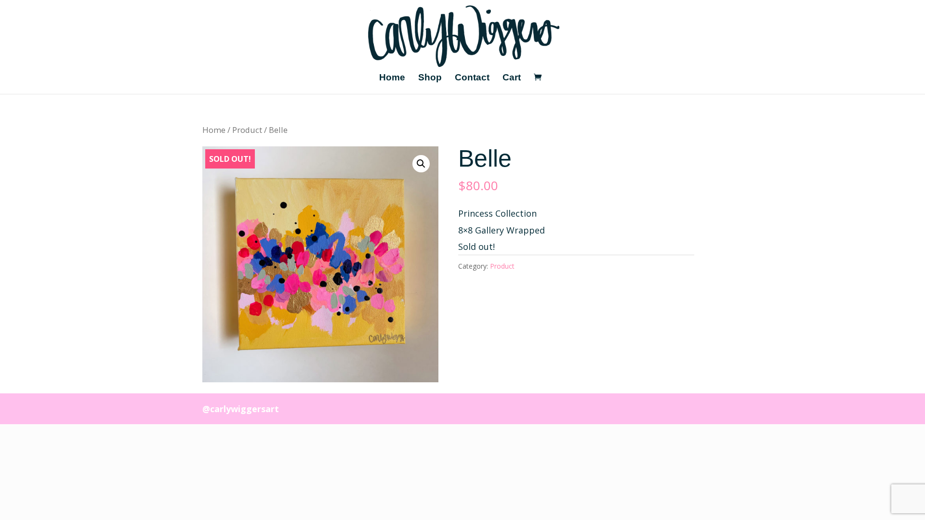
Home (392, 78)
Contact (472, 78)
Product (247, 129)
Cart (511, 78)
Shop (430, 78)
